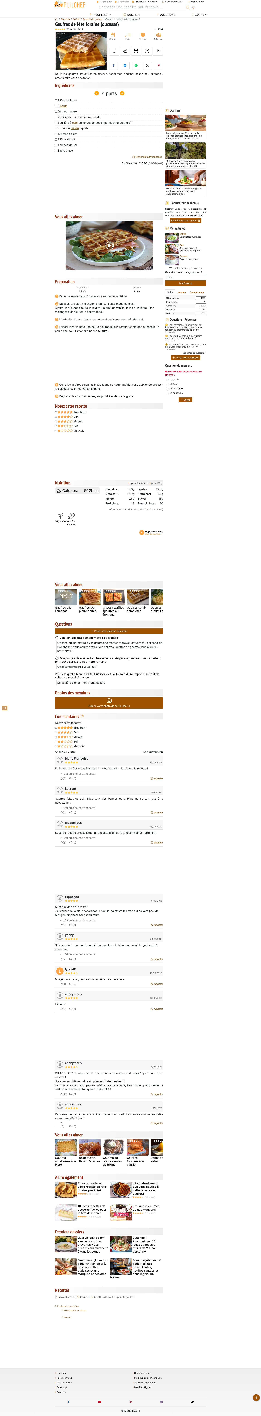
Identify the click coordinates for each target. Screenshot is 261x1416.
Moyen (77, 421)
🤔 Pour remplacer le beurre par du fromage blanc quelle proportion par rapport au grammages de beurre (184, 327)
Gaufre (84, 1297)
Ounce (171, 306)
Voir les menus (179, 268)
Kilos (170, 313)
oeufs (63, 106)
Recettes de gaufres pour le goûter (113, 1297)
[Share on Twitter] (147, 65)
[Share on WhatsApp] (136, 65)
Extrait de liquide (73, 128)
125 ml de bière (67, 133)
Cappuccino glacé (188, 259)
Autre (199, 14)
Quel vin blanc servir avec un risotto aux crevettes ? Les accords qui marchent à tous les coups (93, 1244)
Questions (167, 14)
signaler (158, 778)
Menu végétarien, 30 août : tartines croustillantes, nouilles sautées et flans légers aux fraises (135, 1268)
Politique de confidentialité (148, 1378)
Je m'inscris (185, 283)
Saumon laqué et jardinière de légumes (190, 249)
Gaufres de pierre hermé (87, 609)
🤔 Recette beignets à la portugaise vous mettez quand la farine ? (183, 337)
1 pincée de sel (67, 145)
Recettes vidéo (64, 1378)
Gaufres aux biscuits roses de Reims (112, 1161)
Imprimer (197, 268)
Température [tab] (197, 292)
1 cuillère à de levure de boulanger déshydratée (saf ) (95, 122)
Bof (75, 426)
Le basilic (174, 379)
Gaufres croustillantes (160, 609)
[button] (59, 51)
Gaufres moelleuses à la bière (65, 1161)
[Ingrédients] (4, 708)
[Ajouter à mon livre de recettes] (114, 51)
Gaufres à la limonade (63, 609)
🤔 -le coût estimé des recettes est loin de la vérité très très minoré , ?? (185, 345)
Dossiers (133, 14)
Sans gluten (106, 2)
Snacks (67, 1317)
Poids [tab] (170, 292)
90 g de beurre (67, 111)
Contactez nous (142, 1373)
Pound (170, 309)
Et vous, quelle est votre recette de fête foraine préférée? (92, 1187)
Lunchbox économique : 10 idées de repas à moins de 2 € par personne (144, 1244)
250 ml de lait (66, 139)
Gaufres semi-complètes (136, 609)
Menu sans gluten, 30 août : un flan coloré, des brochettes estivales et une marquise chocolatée (92, 1267)
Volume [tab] (182, 292)
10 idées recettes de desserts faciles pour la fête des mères (92, 1209)
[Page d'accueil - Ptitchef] (56, 19)
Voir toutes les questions (193, 353)
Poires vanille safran (160, 1159)
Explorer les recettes (68, 1306)
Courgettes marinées (190, 237)
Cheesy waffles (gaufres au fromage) (113, 611)
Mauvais (78, 430)
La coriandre (176, 392)
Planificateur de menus (184, 220)
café (75, 122)
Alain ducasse (67, 1297)
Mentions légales (142, 1387)
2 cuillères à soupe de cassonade (79, 117)
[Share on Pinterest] (158, 65)
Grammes (172, 302)
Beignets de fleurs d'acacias (89, 1159)
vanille (75, 128)
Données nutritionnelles (148, 156)
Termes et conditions (145, 1382)
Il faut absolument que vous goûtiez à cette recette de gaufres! (146, 1188)
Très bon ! (80, 412)
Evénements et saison (75, 1310)
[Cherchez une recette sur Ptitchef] (188, 7)
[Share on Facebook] (113, 65)
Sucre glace (65, 150)
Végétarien (124, 2)
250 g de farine (67, 100)
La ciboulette (176, 388)
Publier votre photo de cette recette (109, 705)
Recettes (100, 14)
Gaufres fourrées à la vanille (135, 1161)
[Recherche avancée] (193, 8)
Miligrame (173, 298)
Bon (76, 416)
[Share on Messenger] (125, 65)
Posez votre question (187, 357)
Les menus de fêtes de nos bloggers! (146, 1207)
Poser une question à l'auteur (111, 631)
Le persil (174, 383)
